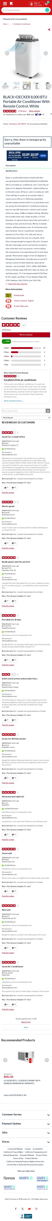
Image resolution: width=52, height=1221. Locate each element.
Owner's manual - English (24, 301)
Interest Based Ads (10, 1155)
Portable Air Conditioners (22, 24)
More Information (14, 289)
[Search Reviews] (48, 411)
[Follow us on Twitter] (22, 1209)
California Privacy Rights (13, 1152)
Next (26, 1027)
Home (5, 24)
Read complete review (12, 401)
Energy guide (19, 295)
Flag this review (8, 492)
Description (11, 165)
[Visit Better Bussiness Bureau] (26, 1216)
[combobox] (26, 10)
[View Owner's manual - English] (8, 301)
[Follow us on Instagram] (36, 1209)
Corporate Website (15, 1149)
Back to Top (26, 1022)
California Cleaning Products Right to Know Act (25, 1161)
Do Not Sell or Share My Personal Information (25, 1165)
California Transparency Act (36, 1152)
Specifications (11, 171)
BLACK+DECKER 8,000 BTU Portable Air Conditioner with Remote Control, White (26, 101)
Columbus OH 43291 (17, 124)
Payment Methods (27, 1155)
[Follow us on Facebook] (15, 1209)
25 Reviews (22, 111)
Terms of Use (18, 1158)
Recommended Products (18, 1040)
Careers (28, 1149)
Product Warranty (21, 306)
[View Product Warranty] (8, 306)
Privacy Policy (41, 1155)
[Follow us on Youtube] (29, 1209)
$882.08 (8, 1076)
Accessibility (38, 1149)
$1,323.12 (8, 1074)
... (10, 24)
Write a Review (34, 111)
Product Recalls (31, 1158)
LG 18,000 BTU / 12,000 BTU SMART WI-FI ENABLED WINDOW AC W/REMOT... (22, 1081)
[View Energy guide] (8, 295)
